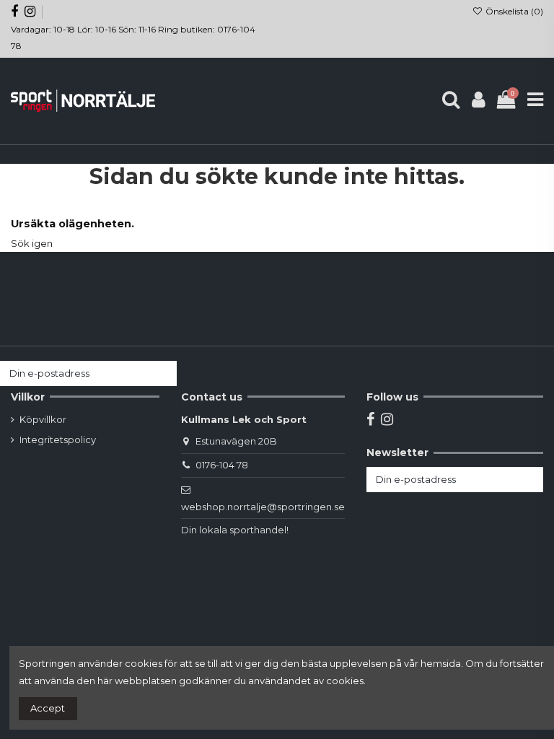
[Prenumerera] (163, 373)
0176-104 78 (221, 465)
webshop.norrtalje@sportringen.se (263, 506)
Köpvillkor (42, 419)
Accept (47, 708)
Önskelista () (513, 11)
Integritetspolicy (57, 439)
